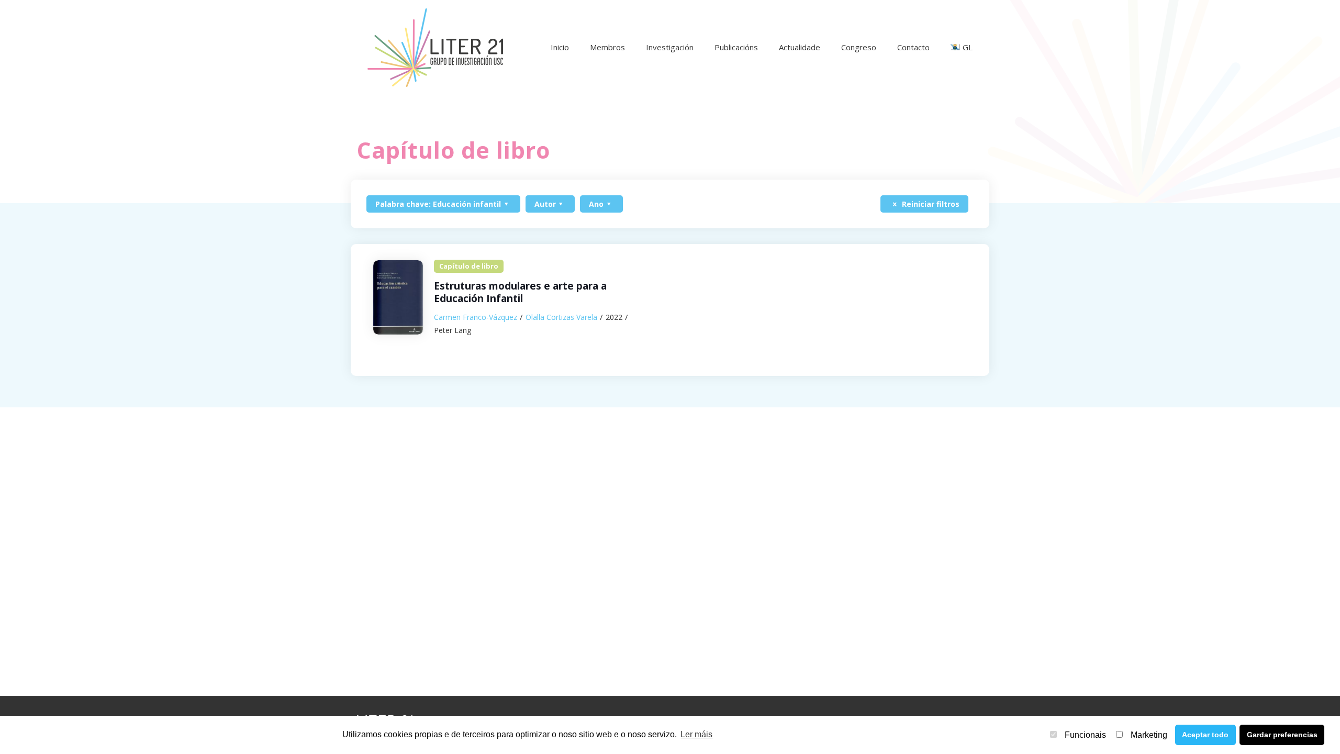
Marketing (1149, 734)
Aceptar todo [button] (1205, 734)
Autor (545, 204)
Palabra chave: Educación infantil (438, 204)
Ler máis (696, 734)
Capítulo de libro (468, 266)
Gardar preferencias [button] (1282, 734)
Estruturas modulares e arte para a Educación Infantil (520, 292)
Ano (596, 204)
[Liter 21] (434, 47)
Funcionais (1085, 734)
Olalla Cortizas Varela (561, 317)
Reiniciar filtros (929, 204)
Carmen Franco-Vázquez (475, 317)
